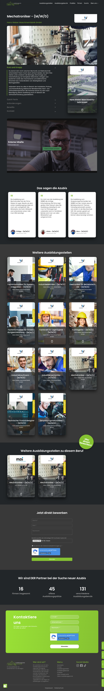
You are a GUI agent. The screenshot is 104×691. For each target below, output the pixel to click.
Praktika (72, 3)
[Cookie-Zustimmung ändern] (5, 686)
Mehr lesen (82, 109)
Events (86, 3)
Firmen (79, 3)
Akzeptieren (43, 553)
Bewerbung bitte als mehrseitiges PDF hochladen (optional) (49, 538)
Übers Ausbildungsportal (65, 676)
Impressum (49, 688)
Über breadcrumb (63, 674)
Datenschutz (59, 688)
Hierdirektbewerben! (85, 442)
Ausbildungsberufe (61, 3)
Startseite (60, 665)
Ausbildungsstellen (46, 3)
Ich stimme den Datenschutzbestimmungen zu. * (47, 546)
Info (49, 553)
